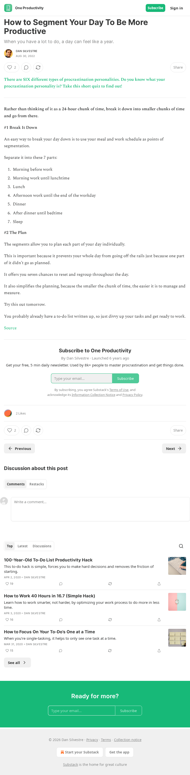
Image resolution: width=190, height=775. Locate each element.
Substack (70, 764)
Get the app (119, 752)
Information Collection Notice (93, 394)
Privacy (92, 739)
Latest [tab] (23, 546)
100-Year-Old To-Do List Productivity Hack (48, 559)
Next (170, 448)
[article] (95, 572)
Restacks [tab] (36, 484)
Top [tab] (10, 546)
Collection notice (128, 739)
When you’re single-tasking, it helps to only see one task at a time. (60, 638)
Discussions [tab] (42, 546)
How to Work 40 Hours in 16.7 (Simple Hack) (49, 595)
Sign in (176, 7)
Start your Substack (82, 752)
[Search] (181, 546)
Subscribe (155, 8)
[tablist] (25, 484)
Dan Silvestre (27, 51)
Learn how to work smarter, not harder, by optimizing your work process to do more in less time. (81, 605)
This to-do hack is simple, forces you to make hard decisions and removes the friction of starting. (79, 569)
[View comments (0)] (26, 67)
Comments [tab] (15, 484)
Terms (106, 739)
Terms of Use (118, 390)
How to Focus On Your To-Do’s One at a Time (49, 631)
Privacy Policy (132, 394)
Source (10, 328)
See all (14, 662)
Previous (23, 448)
